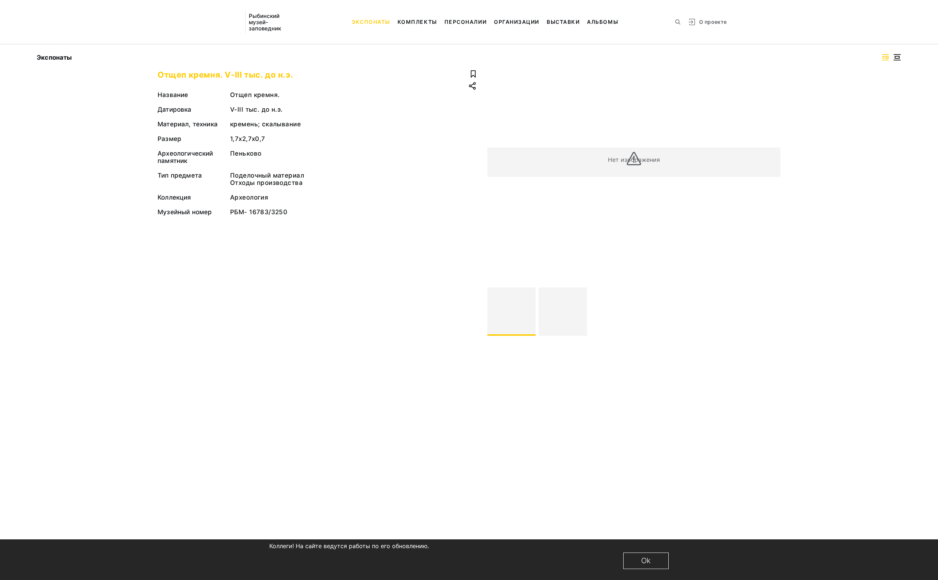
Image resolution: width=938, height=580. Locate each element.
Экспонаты (371, 22)
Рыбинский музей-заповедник (265, 22)
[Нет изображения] (511, 311)
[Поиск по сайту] (678, 22)
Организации (516, 22)
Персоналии (465, 22)
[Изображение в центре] (897, 57)
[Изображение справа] (885, 57)
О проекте (713, 22)
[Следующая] (771, 311)
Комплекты (417, 22)
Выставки (563, 22)
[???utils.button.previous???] (496, 311)
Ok (646, 560)
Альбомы (602, 22)
